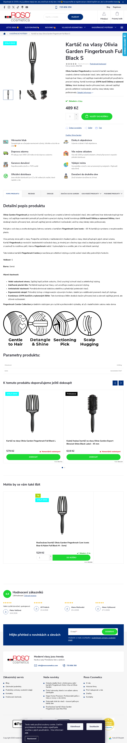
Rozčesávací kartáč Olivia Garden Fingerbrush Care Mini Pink (59, 708)
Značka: (73, 135)
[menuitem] (12, 27)
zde (26, 732)
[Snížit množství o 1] (76, 118)
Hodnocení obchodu (13, 697)
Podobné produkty (112, 194)
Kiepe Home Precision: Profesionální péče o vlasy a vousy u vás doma (62, 697)
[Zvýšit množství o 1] (76, 114)
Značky (89, 694)
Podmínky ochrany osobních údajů (19, 690)
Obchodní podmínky (13, 687)
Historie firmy (91, 687)
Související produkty (90, 194)
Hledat (75, 17)
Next (121, 383)
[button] (50, 556)
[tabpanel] (33, 426)
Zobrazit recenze (30, 596)
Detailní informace (84, 92)
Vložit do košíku (99, 116)
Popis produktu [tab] (12, 194)
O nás (88, 683)
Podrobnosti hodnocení (98, 64)
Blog (108, 7)
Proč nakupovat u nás (94, 690)
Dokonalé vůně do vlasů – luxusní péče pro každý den (62, 702)
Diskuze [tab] (50, 194)
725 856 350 (72, 665)
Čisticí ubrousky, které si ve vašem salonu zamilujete (62, 692)
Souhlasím (94, 726)
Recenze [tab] (31, 194)
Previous (115, 383)
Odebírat (109, 631)
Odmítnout (75, 726)
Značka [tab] (70, 194)
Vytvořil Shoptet (118, 738)
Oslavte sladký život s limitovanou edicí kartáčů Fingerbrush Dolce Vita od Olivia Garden (61, 685)
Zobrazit (33, 457)
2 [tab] (64, 467)
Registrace (117, 7)
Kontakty (9, 694)
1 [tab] (62, 467)
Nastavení (31, 738)
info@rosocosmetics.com (48, 665)
